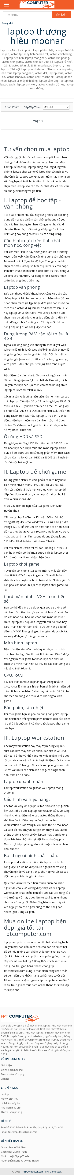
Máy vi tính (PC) (9, 1098)
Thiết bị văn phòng (11, 1112)
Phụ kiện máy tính (11, 1107)
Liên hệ (5, 1078)
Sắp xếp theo (32, 107)
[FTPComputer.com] (37, 5)
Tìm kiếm (61, 14)
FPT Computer (53, 1171)
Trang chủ (7, 23)
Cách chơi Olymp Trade (14, 1151)
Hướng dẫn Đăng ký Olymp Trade (20, 1160)
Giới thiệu (6, 1065)
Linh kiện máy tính (11, 1103)
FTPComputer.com (33, 1171)
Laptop (5, 1094)
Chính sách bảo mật (12, 1069)
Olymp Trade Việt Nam (13, 1147)
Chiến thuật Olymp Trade (15, 1156)
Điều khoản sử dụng (12, 1074)
